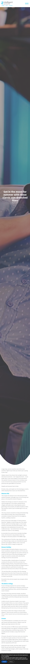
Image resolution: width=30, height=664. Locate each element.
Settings (11, 661)
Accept (4, 661)
